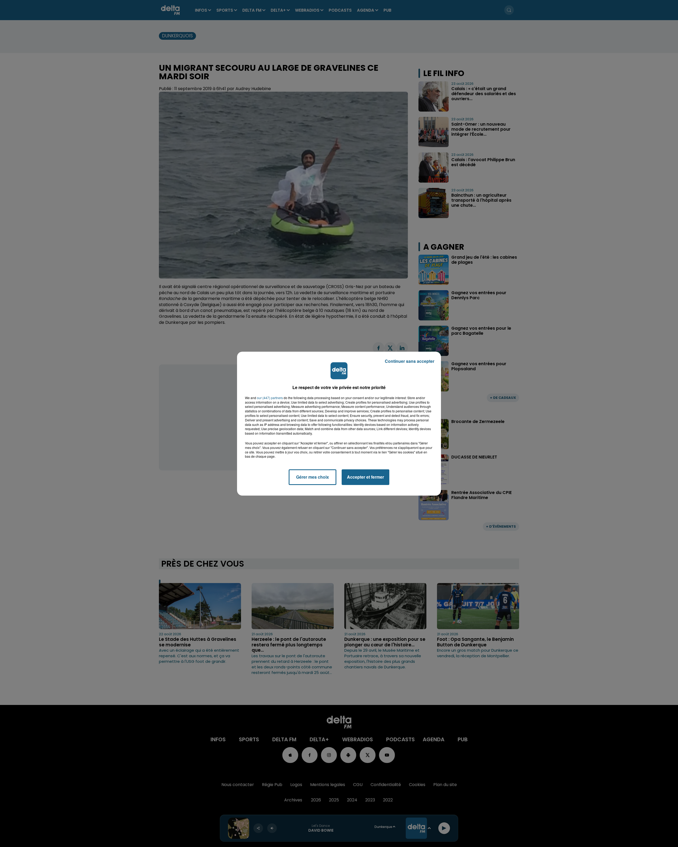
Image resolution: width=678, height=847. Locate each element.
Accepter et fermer (365, 477)
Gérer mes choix (312, 477)
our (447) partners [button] (270, 398)
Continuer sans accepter (409, 361)
